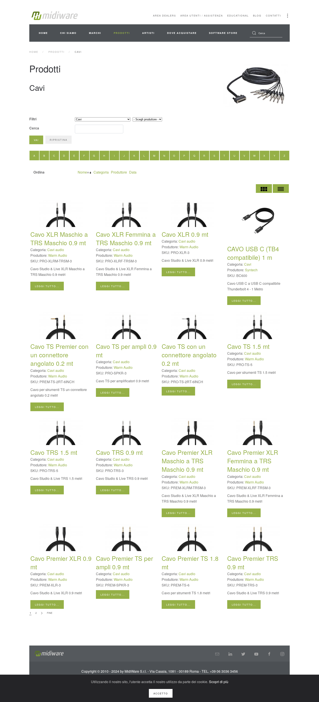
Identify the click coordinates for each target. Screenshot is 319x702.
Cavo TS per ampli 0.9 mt (126, 350)
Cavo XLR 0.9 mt (185, 234)
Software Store (223, 33)
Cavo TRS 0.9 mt (119, 452)
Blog (257, 15)
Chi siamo (68, 33)
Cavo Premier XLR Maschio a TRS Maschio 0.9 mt (187, 461)
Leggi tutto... (47, 286)
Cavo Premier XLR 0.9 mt (61, 562)
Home (43, 33)
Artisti (148, 33)
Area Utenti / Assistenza (201, 15)
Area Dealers (164, 15)
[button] (287, 15)
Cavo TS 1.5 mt (248, 346)
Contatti (273, 15)
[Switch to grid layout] (264, 188)
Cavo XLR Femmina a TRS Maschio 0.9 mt (126, 238)
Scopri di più (218, 681)
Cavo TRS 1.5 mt (53, 452)
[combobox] (266, 33)
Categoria (101, 172)
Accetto (160, 693)
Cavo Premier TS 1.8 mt (190, 562)
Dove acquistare (182, 33)
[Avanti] (42, 613)
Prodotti (122, 33)
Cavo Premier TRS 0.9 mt (252, 562)
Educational (238, 15)
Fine (49, 612)
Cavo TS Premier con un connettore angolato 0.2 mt (59, 355)
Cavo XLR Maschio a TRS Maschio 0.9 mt (59, 238)
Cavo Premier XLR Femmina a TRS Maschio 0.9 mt (252, 461)
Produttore (119, 172)
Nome (82, 172)
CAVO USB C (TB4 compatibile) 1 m (253, 253)
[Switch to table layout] (281, 188)
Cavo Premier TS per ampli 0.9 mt (124, 562)
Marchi (95, 33)
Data (132, 172)
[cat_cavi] (256, 85)
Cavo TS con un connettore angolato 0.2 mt (189, 355)
